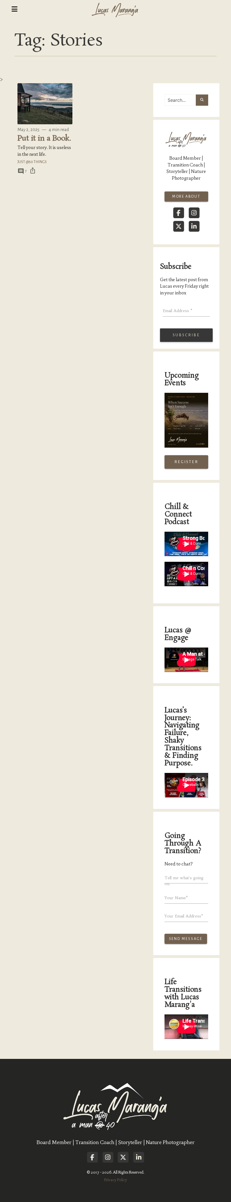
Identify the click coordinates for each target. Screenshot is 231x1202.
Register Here (186, 464)
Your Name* (176, 897)
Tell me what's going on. (184, 880)
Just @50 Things (32, 162)
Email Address (177, 310)
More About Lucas (186, 198)
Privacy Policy (115, 1180)
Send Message (186, 939)
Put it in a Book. (44, 138)
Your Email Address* (184, 916)
